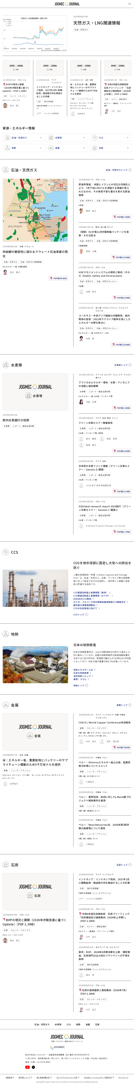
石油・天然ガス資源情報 (31, 262)
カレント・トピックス (17, 96)
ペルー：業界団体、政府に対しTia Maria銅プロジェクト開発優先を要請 (105, 798)
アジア (53, 80)
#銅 (80, 732)
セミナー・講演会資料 (119, 99)
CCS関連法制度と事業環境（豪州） (90, 592)
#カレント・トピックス (11, 100)
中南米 (122, 714)
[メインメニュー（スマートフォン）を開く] (129, 4)
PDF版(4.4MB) (122, 298)
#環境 (100, 433)
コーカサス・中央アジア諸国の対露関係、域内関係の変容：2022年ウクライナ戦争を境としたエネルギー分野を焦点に (105, 319)
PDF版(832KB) (58, 279)
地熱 (78, 1024)
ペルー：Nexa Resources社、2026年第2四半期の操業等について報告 (104, 826)
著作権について (25, 1077)
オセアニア (100, 947)
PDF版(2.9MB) (122, 408)
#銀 (88, 732)
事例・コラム (79, 679)
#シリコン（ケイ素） (87, 103)
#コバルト (74, 103)
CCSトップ (78, 614)
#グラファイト (75, 108)
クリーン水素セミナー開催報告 (96, 422)
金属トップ (122, 705)
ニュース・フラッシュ (85, 99)
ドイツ (115, 418)
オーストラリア (112, 947)
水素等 (7, 426)
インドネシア (56, 82)
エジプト (108, 374)
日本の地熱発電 (81, 672)
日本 (104, 418)
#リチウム (82, 105)
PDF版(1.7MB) (122, 532)
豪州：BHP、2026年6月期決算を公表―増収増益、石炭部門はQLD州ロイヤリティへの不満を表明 (104, 955)
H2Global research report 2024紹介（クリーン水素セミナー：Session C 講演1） (105, 508)
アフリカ (99, 374)
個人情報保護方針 (44, 1077)
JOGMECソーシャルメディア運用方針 (99, 1077)
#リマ (97, 776)
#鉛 (84, 838)
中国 (117, 714)
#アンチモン (96, 732)
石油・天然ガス (81, 29)
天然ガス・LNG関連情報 (96, 23)
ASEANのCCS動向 (82, 598)
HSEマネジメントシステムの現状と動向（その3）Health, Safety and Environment (104, 273)
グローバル (22, 80)
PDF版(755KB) (122, 748)
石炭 (5, 96)
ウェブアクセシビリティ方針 (68, 1077)
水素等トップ (120, 365)
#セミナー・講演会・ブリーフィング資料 (96, 931)
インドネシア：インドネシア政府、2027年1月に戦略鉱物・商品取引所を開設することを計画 (49, 91)
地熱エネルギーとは (83, 669)
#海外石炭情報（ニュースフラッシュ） (95, 893)
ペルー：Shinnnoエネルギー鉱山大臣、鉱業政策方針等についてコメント (104, 764)
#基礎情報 (83, 245)
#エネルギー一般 (10, 266)
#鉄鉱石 (90, 810)
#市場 (81, 205)
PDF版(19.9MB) (121, 258)
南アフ (98, 377)
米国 (91, 80)
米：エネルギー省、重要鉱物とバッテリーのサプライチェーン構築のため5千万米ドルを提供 (83, 89)
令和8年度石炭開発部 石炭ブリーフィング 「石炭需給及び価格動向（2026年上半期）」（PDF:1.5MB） (117, 89)
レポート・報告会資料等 (23, 426)
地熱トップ (78, 685)
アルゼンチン (101, 717)
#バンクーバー (87, 108)
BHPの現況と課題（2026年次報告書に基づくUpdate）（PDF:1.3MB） (16, 87)
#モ (104, 735)
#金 (84, 732)
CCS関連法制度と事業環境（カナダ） (91, 595)
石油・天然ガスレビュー (107, 281)
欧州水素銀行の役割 (16, 420)
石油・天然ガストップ (116, 169)
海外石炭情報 (48, 101)
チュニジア (117, 374)
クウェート (29, 246)
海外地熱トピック (82, 676)
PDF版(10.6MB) (121, 345)
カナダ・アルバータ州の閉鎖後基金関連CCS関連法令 (99, 601)
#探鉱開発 (22, 266)
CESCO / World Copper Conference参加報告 (105, 722)
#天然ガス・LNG (101, 333)
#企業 (81, 286)
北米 (87, 80)
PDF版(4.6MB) (122, 451)
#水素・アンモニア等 (103, 396)
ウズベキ (99, 310)
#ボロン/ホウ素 (95, 735)
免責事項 (10, 1077)
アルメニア (123, 307)
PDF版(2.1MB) (122, 492)
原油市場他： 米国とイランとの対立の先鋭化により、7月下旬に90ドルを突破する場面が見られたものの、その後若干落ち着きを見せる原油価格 (104, 190)
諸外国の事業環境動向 (84, 605)
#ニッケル (74, 105)
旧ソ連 (103, 227)
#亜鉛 (89, 838)
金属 (72, 99)
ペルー (105, 757)
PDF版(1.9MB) (122, 217)
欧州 (97, 227)
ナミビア (127, 374)
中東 (21, 246)
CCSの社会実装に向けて (85, 608)
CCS (69, 1024)
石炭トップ (122, 864)
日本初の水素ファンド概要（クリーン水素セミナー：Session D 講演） (104, 467)
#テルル (123, 732)
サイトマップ (123, 1077)
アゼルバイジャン (110, 307)
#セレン (115, 732)
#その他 (90, 776)
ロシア (110, 227)
